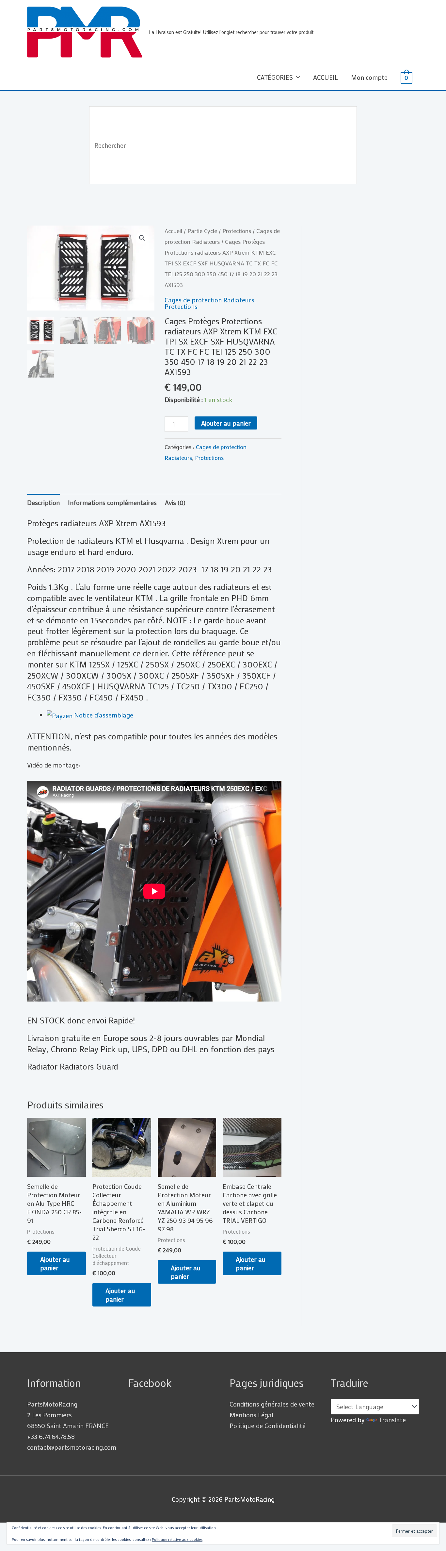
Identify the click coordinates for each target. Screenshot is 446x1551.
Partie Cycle (202, 231)
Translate (392, 1419)
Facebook (150, 1383)
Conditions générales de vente (272, 1404)
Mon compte (369, 77)
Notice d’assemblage (102, 715)
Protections (236, 231)
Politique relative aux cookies (177, 1539)
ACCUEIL (325, 77)
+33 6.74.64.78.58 (51, 1436)
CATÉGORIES (275, 77)
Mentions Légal (251, 1414)
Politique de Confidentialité (268, 1425)
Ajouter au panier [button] (55, 1263)
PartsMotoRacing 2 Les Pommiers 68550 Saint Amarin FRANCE (68, 1415)
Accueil (173, 231)
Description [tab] (43, 502)
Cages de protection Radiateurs (209, 299)
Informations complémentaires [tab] (112, 502)
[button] (142, 238)
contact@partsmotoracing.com (71, 1447)
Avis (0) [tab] (175, 502)
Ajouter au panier (226, 423)
